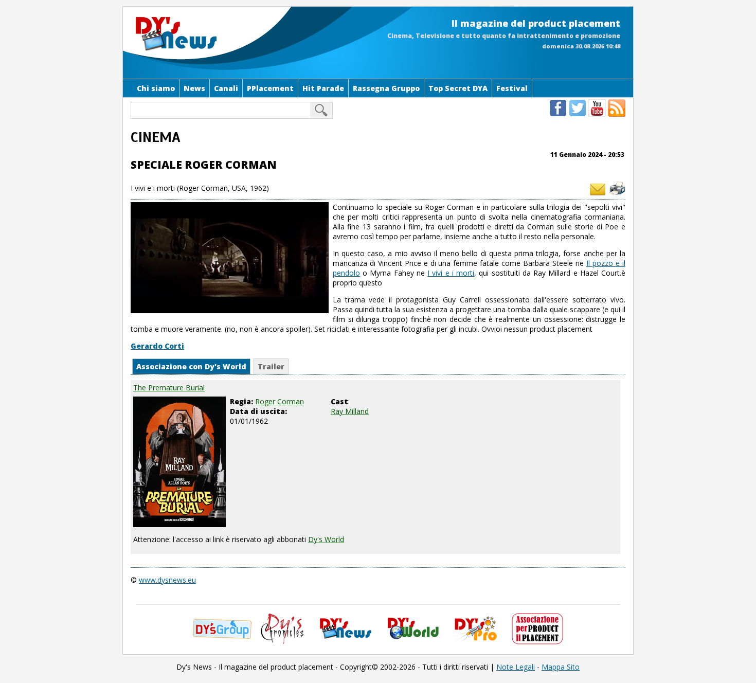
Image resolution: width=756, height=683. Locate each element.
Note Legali (515, 667)
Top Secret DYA (458, 88)
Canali (226, 88)
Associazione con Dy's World (191, 366)
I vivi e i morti (450, 273)
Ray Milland (350, 411)
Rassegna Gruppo (386, 88)
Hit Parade (323, 88)
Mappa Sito (561, 667)
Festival (512, 88)
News (194, 88)
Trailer (271, 366)
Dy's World (326, 539)
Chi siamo (156, 88)
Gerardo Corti (157, 346)
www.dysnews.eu (167, 580)
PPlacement (270, 88)
